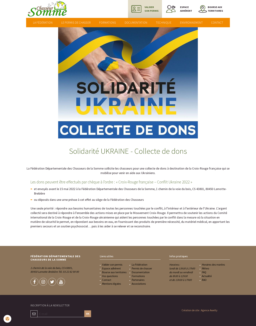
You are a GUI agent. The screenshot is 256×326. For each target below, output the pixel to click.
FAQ (204, 272)
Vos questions (110, 276)
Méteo (205, 268)
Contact (217, 22)
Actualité (207, 276)
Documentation (136, 22)
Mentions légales (111, 283)
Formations (107, 22)
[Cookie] (7, 319)
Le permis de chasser (76, 22)
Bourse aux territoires (114, 272)
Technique (163, 22)
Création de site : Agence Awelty (199, 310)
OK (87, 313)
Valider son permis (112, 264)
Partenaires (138, 280)
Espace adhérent (111, 268)
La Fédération (43, 22)
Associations (139, 283)
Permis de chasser (142, 268)
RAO (204, 280)
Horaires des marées (213, 264)
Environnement (191, 22)
